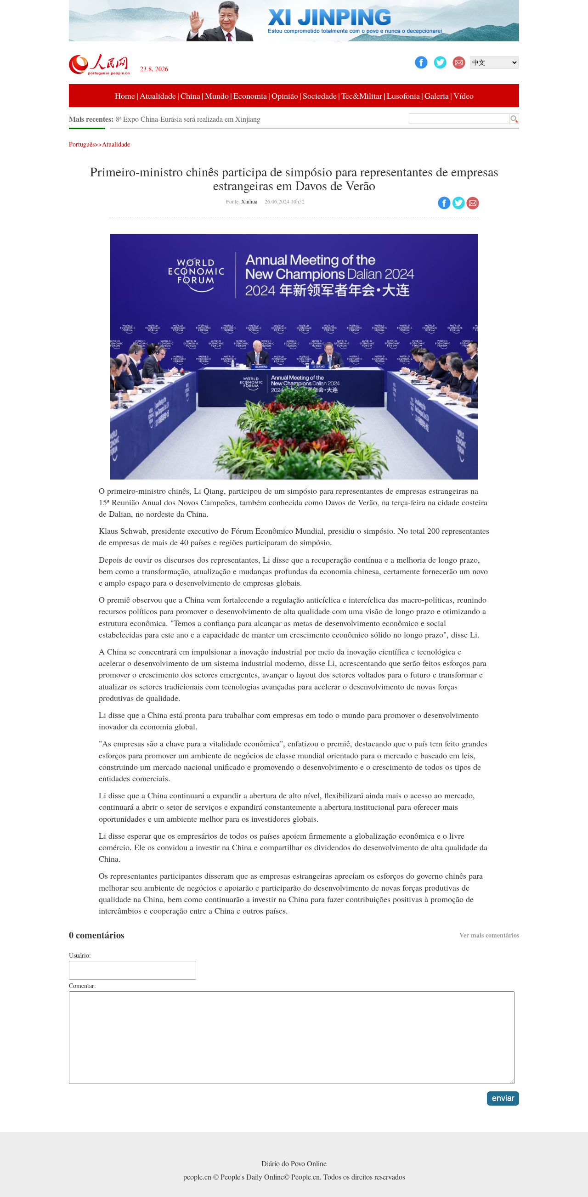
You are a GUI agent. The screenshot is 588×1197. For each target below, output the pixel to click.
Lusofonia (403, 95)
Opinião (284, 95)
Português (82, 144)
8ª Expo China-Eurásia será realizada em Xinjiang (188, 119)
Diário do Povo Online (294, 1163)
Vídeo (463, 95)
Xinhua (249, 201)
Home (125, 95)
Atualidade (158, 95)
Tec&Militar (361, 95)
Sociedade (320, 95)
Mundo (217, 95)
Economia (250, 95)
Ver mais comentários (489, 935)
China (190, 95)
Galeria (436, 95)
